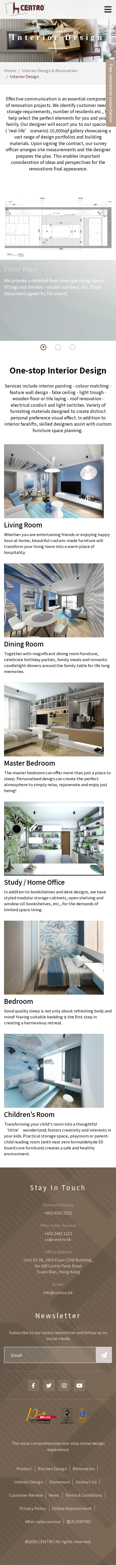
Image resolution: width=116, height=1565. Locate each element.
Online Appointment (72, 1508)
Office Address (58, 1251)
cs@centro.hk (58, 1239)
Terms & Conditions (83, 1495)
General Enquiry (58, 1204)
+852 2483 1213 (58, 1233)
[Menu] (108, 9)
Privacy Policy (33, 1508)
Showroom (59, 1482)
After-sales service (43, 1521)
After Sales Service (58, 1225)
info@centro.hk (58, 1292)
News (54, 1495)
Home (10, 70)
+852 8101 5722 (58, 1213)
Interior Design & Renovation (49, 70)
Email (58, 1284)
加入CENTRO (78, 1521)
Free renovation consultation (111, 93)
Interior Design (28, 1482)
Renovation (84, 1468)
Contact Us (86, 1482)
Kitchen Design (52, 1468)
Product (24, 1468)
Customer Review (26, 1495)
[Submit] (104, 1355)
